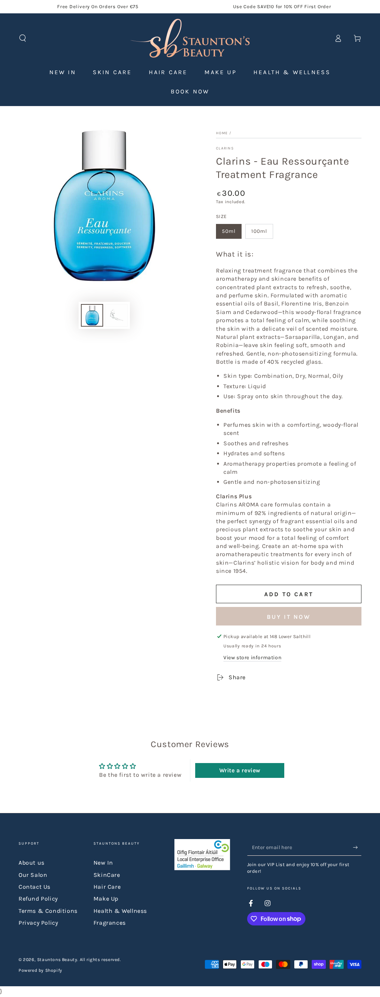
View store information (252, 657)
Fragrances (110, 922)
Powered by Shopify (40, 970)
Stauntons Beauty (57, 959)
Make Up (106, 898)
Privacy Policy (38, 922)
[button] (22, 38)
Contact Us (34, 886)
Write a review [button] (240, 770)
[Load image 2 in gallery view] (116, 315)
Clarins (225, 148)
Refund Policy (38, 898)
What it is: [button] (235, 254)
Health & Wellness (120, 910)
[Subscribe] (357, 847)
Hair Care (107, 886)
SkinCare (107, 874)
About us (32, 862)
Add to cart (288, 594)
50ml (229, 231)
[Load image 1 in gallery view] (92, 315)
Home (222, 133)
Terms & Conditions (48, 910)
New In (103, 862)
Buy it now (289, 616)
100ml (259, 231)
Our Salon (33, 874)
